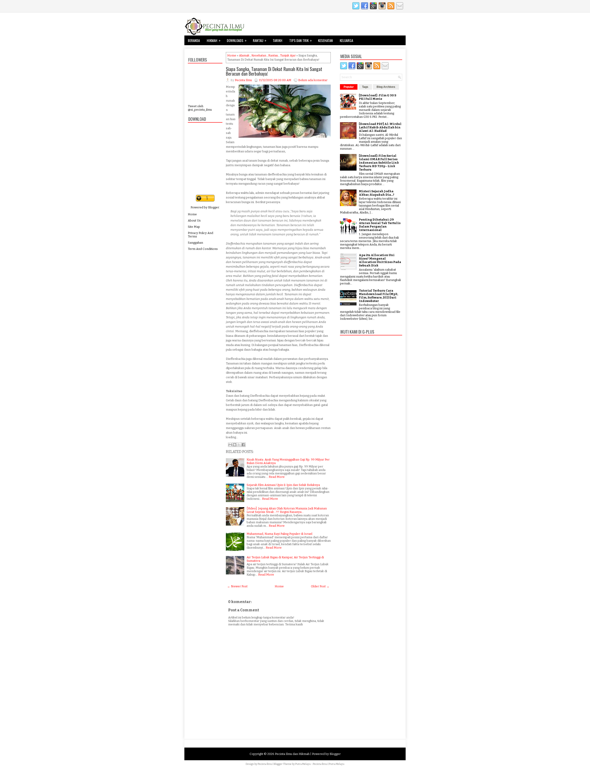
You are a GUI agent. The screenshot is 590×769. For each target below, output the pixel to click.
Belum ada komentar (312, 80)
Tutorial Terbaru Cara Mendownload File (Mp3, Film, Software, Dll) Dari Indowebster (378, 296)
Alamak (244, 55)
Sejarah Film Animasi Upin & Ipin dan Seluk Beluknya (283, 485)
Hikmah (213, 40)
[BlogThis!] (234, 444)
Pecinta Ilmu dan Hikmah (292, 754)
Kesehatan (325, 40)
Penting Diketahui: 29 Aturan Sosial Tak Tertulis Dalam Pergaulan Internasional (380, 225)
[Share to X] (239, 444)
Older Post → (320, 586)
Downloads (236, 40)
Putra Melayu (303, 764)
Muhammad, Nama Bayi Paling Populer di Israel (279, 533)
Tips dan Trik (300, 40)
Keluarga (346, 40)
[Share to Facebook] (243, 444)
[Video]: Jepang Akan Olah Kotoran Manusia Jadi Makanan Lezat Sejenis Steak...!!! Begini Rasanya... (287, 510)
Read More (277, 477)
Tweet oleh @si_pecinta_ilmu (200, 107)
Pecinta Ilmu (265, 764)
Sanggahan (195, 242)
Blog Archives (386, 87)
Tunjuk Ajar (288, 55)
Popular (349, 87)
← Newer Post (237, 586)
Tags (365, 87)
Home (192, 214)
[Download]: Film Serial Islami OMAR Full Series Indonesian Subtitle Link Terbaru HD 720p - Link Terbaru (379, 162)
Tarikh (277, 40)
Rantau (259, 40)
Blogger (213, 207)
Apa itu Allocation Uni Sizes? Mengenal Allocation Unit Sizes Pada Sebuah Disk (380, 260)
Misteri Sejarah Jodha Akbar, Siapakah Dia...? (376, 192)
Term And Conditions (203, 249)
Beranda (194, 40)
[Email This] (230, 444)
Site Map (194, 226)
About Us (194, 220)
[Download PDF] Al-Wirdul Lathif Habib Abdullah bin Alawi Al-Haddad (380, 127)
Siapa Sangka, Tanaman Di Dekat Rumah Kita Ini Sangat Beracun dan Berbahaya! (274, 71)
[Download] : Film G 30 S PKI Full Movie (377, 97)
